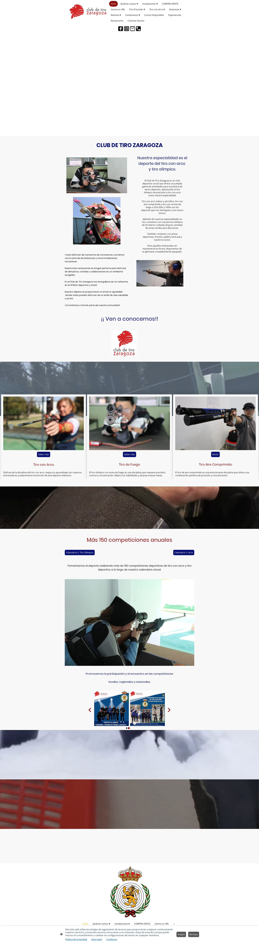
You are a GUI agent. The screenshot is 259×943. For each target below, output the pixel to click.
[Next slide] (169, 710)
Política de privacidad (76, 939)
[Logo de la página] (87, 12)
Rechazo (193, 934)
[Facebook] (120, 28)
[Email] (132, 28)
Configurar (111, 939)
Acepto (181, 934)
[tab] (127, 728)
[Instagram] (126, 28)
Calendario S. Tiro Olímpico (79, 552)
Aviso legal (96, 939)
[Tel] (138, 28)
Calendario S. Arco (183, 552)
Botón (215, 454)
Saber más (43, 454)
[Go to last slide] (90, 710)
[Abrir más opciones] (174, 923)
